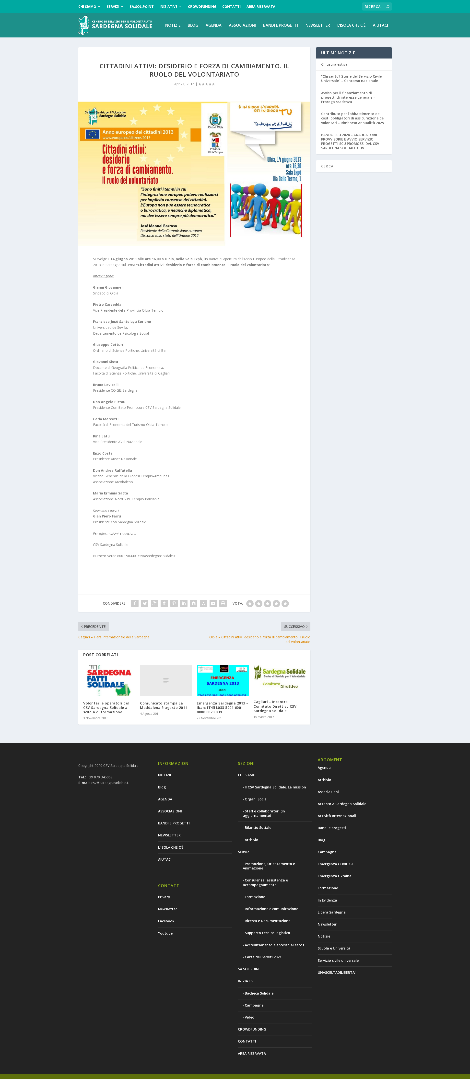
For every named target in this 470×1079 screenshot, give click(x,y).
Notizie (324, 936)
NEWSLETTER (318, 25)
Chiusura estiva (334, 64)
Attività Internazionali (337, 815)
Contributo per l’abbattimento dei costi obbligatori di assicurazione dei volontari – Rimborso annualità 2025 (353, 118)
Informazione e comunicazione (271, 908)
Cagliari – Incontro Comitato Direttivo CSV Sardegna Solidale (275, 706)
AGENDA (214, 25)
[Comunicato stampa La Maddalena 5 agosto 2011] (166, 680)
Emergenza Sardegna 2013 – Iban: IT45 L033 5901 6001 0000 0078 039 (222, 707)
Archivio (251, 839)
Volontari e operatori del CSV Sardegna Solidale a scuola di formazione (106, 707)
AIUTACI (380, 25)
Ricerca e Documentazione (267, 920)
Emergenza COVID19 (335, 864)
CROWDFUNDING (202, 6)
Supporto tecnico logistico (267, 932)
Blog (193, 25)
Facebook (166, 921)
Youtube (165, 933)
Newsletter (167, 909)
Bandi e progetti (332, 827)
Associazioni (328, 791)
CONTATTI (231, 6)
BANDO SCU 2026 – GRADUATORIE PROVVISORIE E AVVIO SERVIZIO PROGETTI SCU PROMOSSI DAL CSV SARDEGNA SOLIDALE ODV (350, 141)
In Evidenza (327, 900)
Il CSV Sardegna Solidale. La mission (275, 787)
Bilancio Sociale (258, 827)
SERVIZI (113, 6)
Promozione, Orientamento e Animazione (269, 865)
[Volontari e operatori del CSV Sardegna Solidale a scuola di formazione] (109, 680)
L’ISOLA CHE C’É (351, 25)
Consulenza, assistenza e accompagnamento (265, 882)
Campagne (254, 1005)
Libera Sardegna (332, 912)
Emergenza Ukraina (335, 876)
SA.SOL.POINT (142, 6)
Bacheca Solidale (259, 993)
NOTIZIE (172, 25)
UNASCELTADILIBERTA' (336, 972)
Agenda (324, 767)
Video (249, 1017)
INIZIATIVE (168, 6)
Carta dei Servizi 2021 (263, 957)
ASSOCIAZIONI (242, 25)
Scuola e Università (334, 948)
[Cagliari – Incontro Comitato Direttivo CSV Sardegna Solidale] (280, 680)
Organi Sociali (257, 799)
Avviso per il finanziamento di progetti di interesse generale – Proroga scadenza (348, 97)
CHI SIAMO (87, 6)
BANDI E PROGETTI (280, 25)
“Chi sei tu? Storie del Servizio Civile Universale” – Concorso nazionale (351, 78)
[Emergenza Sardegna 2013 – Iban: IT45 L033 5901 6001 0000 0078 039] (223, 680)
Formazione (255, 896)
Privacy (164, 897)
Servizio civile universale (338, 960)
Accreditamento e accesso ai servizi (275, 945)
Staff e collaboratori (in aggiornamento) (264, 813)
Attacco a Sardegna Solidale (342, 803)
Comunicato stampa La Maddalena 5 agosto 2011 (163, 705)
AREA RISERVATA (261, 6)
